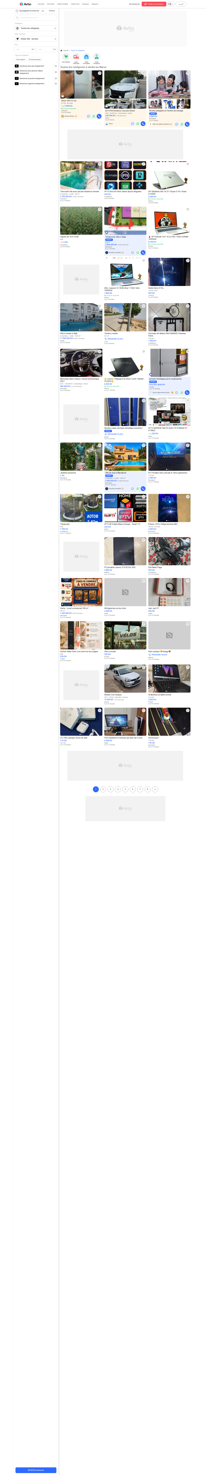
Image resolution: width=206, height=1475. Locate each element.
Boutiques (85, 4)
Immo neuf (50, 4)
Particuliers (20, 60)
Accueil (65, 50)
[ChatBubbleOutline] (88, 116)
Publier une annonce (155, 4)
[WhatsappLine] (93, 116)
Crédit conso (75, 4)
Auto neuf (41, 4)
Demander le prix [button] (115, 339)
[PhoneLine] (99, 116)
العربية (181, 4)
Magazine (95, 4)
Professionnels (35, 60)
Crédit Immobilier (62, 4)
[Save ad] (99, 73)
